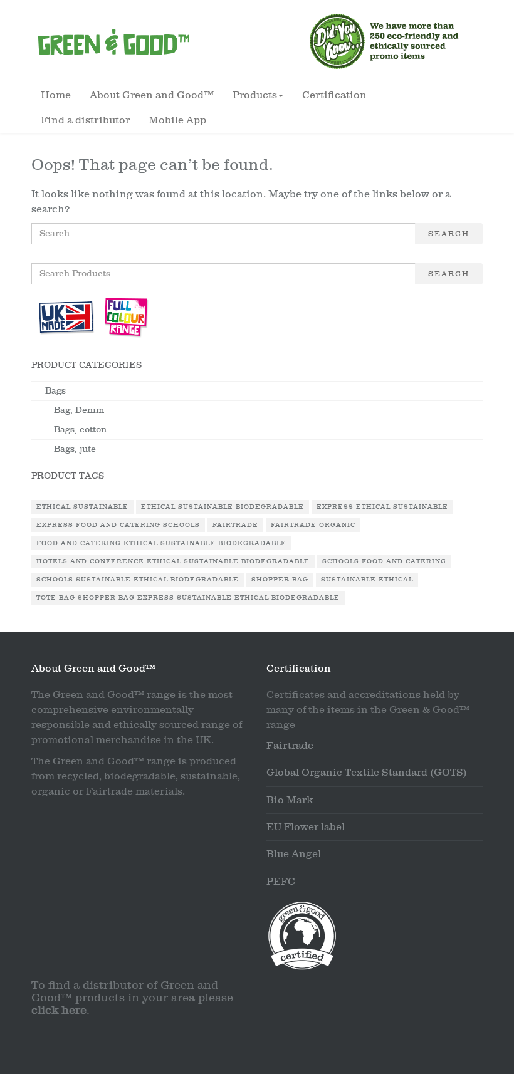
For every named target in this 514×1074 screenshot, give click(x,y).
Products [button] (255, 95)
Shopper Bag (279, 579)
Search (448, 233)
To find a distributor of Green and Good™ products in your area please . (132, 998)
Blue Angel (293, 854)
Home (56, 95)
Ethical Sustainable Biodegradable (222, 507)
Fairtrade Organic (313, 525)
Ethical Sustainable (82, 507)
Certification (334, 95)
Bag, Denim (79, 410)
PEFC (280, 881)
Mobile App (177, 120)
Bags (55, 390)
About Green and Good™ (152, 95)
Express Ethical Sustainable (382, 507)
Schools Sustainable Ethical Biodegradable (137, 579)
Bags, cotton (80, 429)
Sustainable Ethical (367, 579)
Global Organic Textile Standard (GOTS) (366, 772)
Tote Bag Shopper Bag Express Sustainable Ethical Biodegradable (188, 598)
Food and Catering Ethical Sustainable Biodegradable (161, 543)
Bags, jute (75, 449)
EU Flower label (305, 827)
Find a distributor (85, 120)
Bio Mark (289, 800)
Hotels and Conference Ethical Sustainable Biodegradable (173, 561)
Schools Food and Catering (384, 561)
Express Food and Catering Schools (118, 525)
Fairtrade (235, 525)
